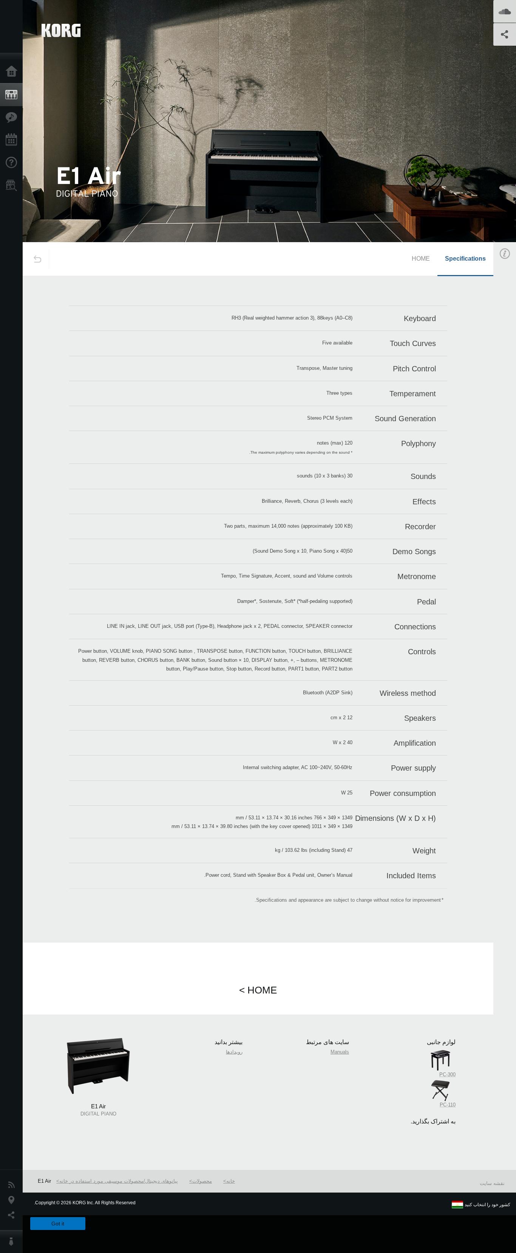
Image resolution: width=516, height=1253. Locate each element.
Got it (57, 1224)
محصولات (202, 1181)
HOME (421, 258)
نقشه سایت (492, 1183)
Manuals (340, 1052)
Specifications (465, 258)
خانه (230, 1181)
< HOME (258, 990)
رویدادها (234, 1052)
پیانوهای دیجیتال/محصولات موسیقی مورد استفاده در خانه (118, 1181)
